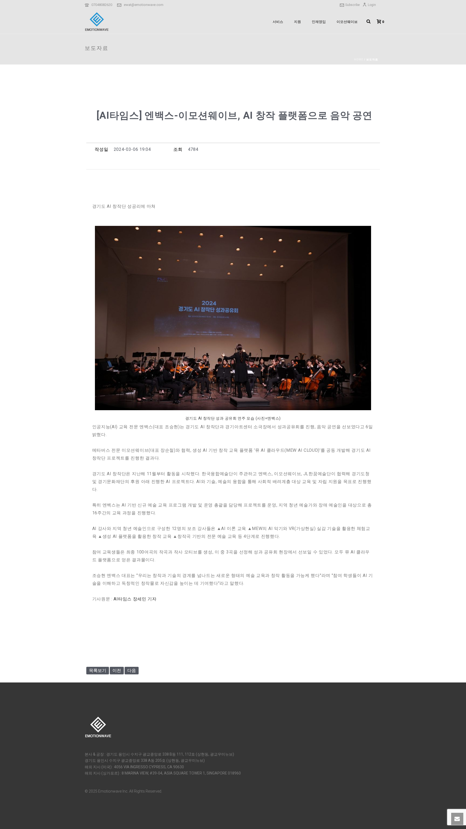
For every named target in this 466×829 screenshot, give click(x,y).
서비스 (278, 22)
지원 (297, 22)
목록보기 (97, 670)
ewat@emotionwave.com (143, 5)
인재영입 (319, 22)
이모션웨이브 (347, 22)
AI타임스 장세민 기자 (135, 599)
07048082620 (101, 5)
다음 (131, 670)
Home (358, 59)
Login (372, 5)
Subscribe (352, 5)
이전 (116, 670)
